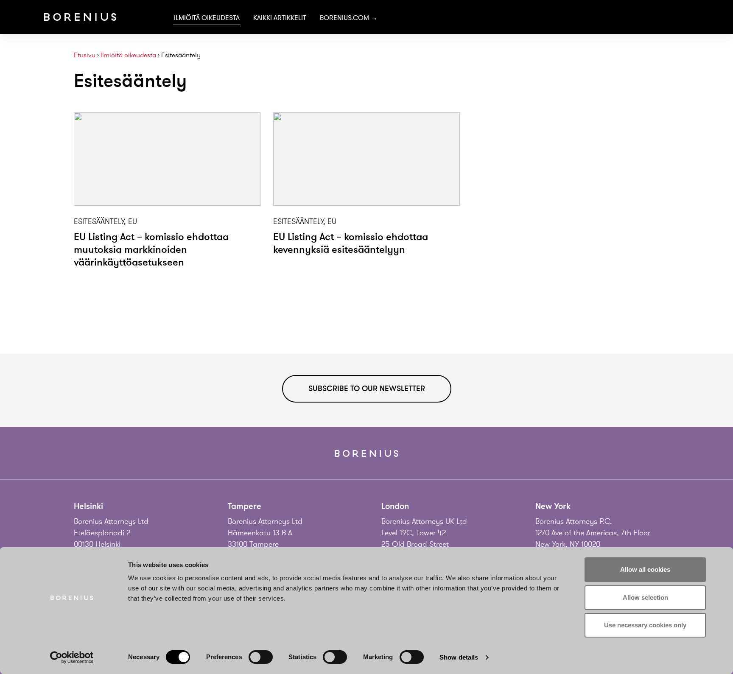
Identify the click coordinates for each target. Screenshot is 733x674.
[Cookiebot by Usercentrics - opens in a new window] (72, 657)
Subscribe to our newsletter (366, 388)
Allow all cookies (645, 569)
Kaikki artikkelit (279, 17)
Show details (458, 657)
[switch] (261, 657)
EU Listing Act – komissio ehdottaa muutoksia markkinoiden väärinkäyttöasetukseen (151, 249)
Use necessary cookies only (645, 625)
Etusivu (84, 55)
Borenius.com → (349, 17)
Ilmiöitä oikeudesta (207, 17)
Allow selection (645, 597)
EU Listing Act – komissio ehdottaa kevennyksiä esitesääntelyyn (350, 243)
